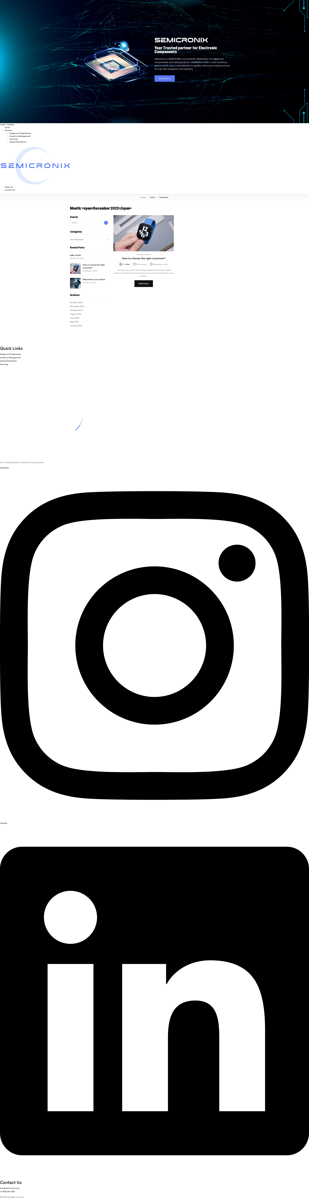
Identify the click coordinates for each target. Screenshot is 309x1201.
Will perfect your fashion (94, 279)
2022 (152, 197)
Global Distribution (18, 142)
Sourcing (14, 139)
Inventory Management (20, 136)
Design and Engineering (20, 133)
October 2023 (76, 303)
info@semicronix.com (9, 1188)
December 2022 (77, 306)
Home (7, 127)
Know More (164, 79)
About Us (9, 187)
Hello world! (75, 255)
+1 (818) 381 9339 (7, 1192)
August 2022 (75, 314)
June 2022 (74, 318)
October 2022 (76, 310)
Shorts (147, 254)
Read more (144, 284)
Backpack (140, 254)
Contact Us (10, 190)
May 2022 (74, 322)
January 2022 (76, 326)
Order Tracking (7, 125)
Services (8, 130)
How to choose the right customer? (94, 266)
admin (127, 264)
